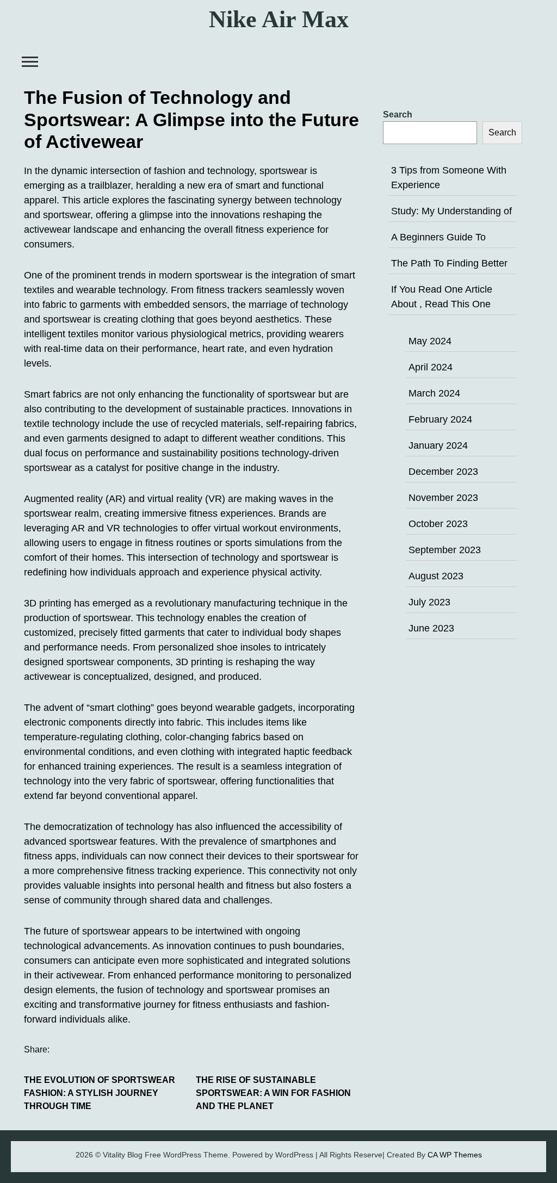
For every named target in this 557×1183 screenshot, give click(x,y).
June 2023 (431, 628)
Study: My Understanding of (451, 211)
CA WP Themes (455, 1154)
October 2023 (438, 523)
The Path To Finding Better (449, 263)
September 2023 (445, 549)
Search (397, 114)
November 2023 (443, 497)
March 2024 (434, 393)
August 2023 (436, 576)
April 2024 (431, 367)
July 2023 (429, 602)
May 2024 (430, 341)
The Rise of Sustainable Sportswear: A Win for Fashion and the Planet (273, 1093)
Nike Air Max (279, 19)
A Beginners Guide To (438, 237)
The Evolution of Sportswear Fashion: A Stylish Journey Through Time (99, 1093)
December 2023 (443, 471)
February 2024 (440, 419)
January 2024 (438, 445)
